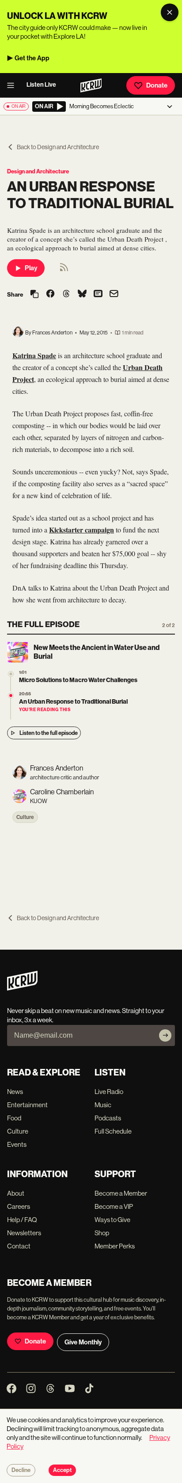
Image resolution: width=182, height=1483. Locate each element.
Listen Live (41, 84)
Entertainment (27, 1105)
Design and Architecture (38, 171)
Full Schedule (113, 1131)
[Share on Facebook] (50, 294)
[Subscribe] (165, 1035)
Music (103, 1105)
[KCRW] (22, 988)
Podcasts (108, 1118)
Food (14, 1118)
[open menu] (13, 85)
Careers (18, 1206)
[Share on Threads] (66, 294)
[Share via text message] (98, 294)
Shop (102, 1233)
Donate (156, 85)
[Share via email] (114, 294)
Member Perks (115, 1246)
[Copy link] (34, 295)
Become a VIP (114, 1206)
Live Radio (109, 1091)
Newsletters (24, 1233)
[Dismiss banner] (169, 12)
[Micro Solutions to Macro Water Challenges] (10, 674)
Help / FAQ (22, 1219)
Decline (20, 1470)
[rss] (64, 270)
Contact (18, 1246)
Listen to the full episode (48, 733)
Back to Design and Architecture (58, 147)
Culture (25, 817)
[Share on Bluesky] (82, 294)
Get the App (32, 58)
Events (17, 1144)
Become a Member (121, 1193)
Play (31, 268)
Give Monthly (83, 1342)
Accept (62, 1470)
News (15, 1091)
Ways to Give (112, 1219)
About (15, 1193)
